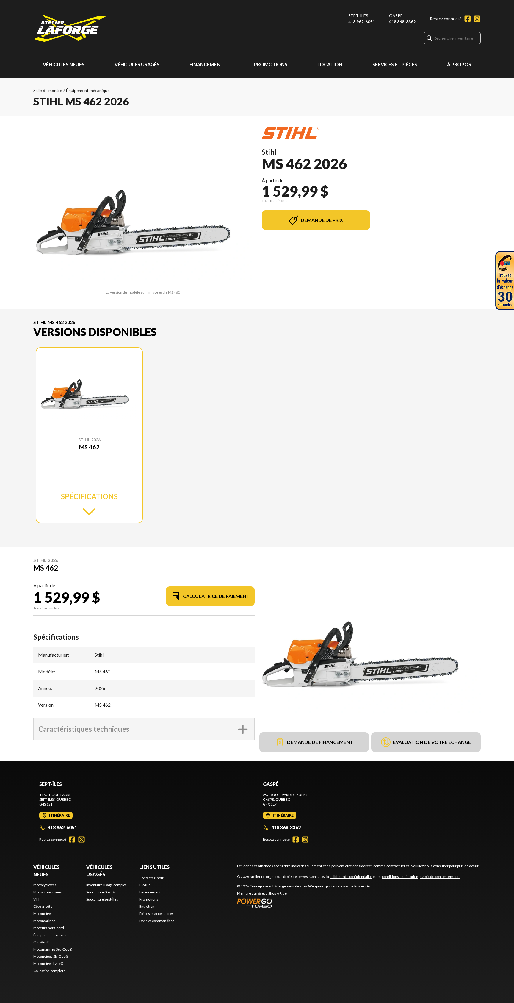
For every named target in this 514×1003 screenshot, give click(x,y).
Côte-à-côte (42, 906)
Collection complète (49, 970)
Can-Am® (41, 942)
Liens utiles (154, 867)
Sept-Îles (358, 15)
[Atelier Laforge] (69, 29)
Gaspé (396, 15)
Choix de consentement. (440, 876)
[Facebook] (467, 18)
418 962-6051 (361, 21)
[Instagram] (477, 18)
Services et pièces (394, 64)
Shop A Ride (277, 893)
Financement (206, 64)
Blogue (145, 885)
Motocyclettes (45, 885)
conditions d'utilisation (400, 876)
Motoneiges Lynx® (48, 963)
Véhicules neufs (63, 64)
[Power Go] (304, 903)
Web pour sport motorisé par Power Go (339, 886)
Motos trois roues (47, 892)
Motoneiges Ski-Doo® (50, 956)
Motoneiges (43, 913)
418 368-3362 (402, 21)
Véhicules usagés (137, 64)
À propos (459, 64)
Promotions (270, 64)
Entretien (146, 906)
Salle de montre (47, 90)
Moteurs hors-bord (48, 928)
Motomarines (44, 920)
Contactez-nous (152, 878)
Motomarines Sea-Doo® (52, 949)
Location (329, 64)
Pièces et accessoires (156, 913)
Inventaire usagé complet (106, 885)
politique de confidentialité (351, 876)
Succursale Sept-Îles (102, 899)
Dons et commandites (156, 920)
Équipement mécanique (88, 90)
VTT (36, 899)
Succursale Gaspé (100, 892)
